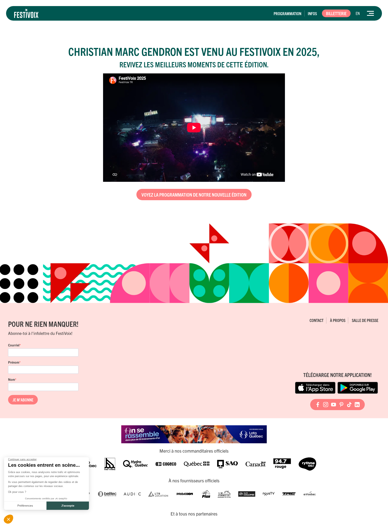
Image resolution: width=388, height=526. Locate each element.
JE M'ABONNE (23, 399)
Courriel (13, 345)
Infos (312, 13)
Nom (11, 379)
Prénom (13, 362)
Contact (317, 320)
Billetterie (336, 13)
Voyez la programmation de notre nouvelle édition (194, 195)
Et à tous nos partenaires (194, 513)
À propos (337, 320)
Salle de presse (365, 320)
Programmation (287, 13)
